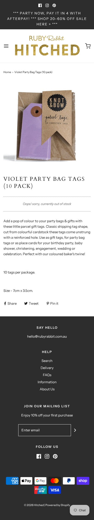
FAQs (47, 375)
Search (47, 361)
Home (7, 72)
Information (47, 382)
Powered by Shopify (57, 505)
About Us (47, 389)
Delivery (47, 368)
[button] (47, 125)
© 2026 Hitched (34, 505)
